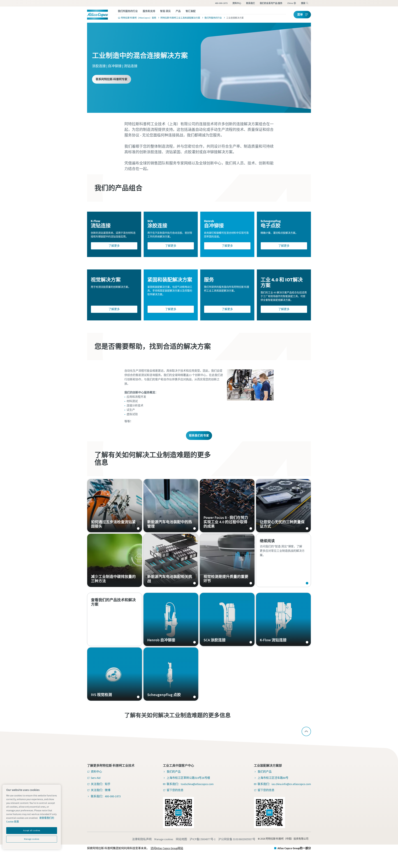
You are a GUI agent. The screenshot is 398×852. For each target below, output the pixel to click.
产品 (178, 11)
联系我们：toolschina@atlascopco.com (190, 784)
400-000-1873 (221, 3)
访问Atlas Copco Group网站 (166, 848)
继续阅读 (283, 560)
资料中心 (236, 3)
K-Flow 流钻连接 (283, 619)
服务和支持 (149, 11)
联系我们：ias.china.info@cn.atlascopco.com (284, 784)
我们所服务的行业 (128, 11)
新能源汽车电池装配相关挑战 (170, 560)
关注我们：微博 (100, 790)
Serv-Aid (95, 778)
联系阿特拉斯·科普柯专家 (111, 79)
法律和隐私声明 (142, 839)
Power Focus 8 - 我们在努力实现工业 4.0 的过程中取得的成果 (227, 505)
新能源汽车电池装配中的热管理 (170, 505)
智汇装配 (191, 11)
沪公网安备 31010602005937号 (236, 839)
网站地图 (181, 839)
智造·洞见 (165, 11)
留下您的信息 (175, 790)
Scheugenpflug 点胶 (170, 674)
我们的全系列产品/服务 (271, 3)
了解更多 (114, 246)
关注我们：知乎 (100, 784)
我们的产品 (174, 771)
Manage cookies (163, 839)
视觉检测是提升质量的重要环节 (227, 560)
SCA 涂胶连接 (227, 619)
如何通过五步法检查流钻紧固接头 (114, 505)
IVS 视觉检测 (114, 674)
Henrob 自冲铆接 (170, 619)
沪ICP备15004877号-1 (203, 839)
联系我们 (250, 3)
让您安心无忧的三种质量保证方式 (283, 505)
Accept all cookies (31, 830)
